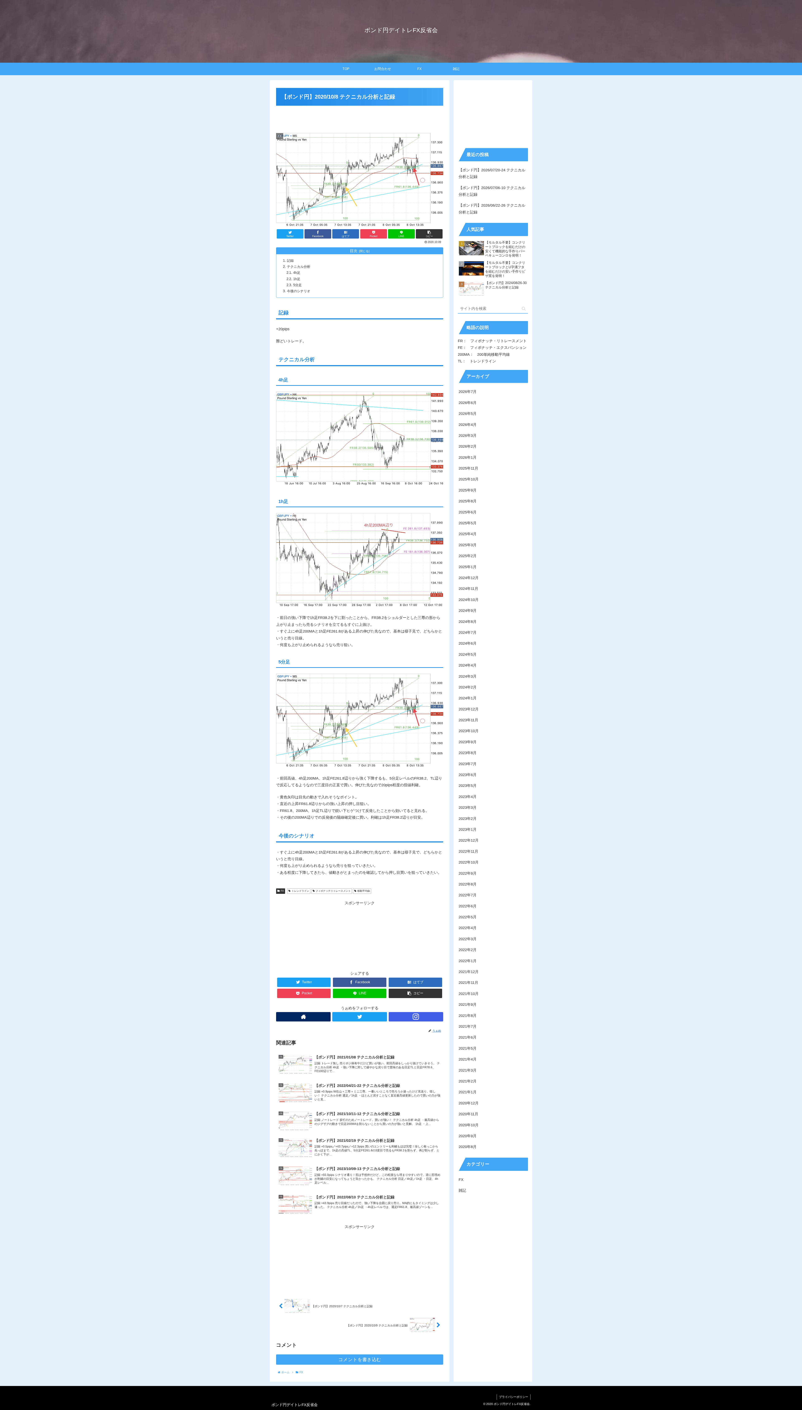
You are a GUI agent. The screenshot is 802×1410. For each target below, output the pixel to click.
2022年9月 (468, 873)
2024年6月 (468, 643)
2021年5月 (468, 1048)
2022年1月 (468, 961)
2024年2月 (468, 687)
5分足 (297, 285)
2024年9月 (468, 610)
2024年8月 (468, 621)
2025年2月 (468, 556)
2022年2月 (468, 950)
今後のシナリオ (298, 291)
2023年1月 (468, 829)
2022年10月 (469, 862)
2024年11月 (468, 589)
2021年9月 (468, 1004)
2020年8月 (468, 1147)
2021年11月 (468, 983)
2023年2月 (468, 818)
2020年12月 (469, 1103)
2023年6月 (468, 775)
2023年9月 (468, 742)
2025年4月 (468, 534)
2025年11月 (468, 468)
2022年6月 (468, 906)
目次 (353, 251)
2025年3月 (468, 545)
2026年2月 (468, 446)
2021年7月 (468, 1026)
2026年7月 (468, 392)
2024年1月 (468, 698)
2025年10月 (469, 479)
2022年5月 (468, 917)
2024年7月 (468, 632)
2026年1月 (468, 457)
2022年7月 (468, 895)
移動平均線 (363, 890)
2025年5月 (468, 523)
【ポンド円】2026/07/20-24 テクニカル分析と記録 (492, 173)
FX (282, 890)
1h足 (296, 279)
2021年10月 (469, 994)
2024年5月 (468, 654)
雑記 (462, 1190)
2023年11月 (468, 720)
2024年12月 (469, 578)
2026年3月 (468, 435)
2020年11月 (468, 1114)
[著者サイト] (303, 1016)
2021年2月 (468, 1081)
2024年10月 (469, 599)
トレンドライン (300, 890)
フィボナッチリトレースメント (333, 890)
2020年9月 (468, 1136)
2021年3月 (468, 1070)
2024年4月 (468, 665)
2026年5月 (468, 414)
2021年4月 (468, 1059)
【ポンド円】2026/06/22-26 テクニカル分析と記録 (492, 208)
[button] (523, 308)
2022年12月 (469, 840)
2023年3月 (468, 807)
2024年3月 (468, 676)
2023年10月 (469, 731)
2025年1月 (468, 567)
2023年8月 (468, 753)
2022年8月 (468, 884)
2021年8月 (468, 1015)
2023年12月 (469, 709)
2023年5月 (468, 786)
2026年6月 (468, 402)
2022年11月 (468, 851)
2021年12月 (469, 972)
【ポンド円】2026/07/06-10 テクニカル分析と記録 (492, 191)
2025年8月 (468, 501)
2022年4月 (468, 928)
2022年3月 (468, 939)
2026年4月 (468, 424)
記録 (290, 260)
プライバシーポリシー (513, 1397)
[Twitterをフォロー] (359, 1016)
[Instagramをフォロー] (416, 1016)
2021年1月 (468, 1092)
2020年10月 (469, 1125)
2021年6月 (468, 1037)
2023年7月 (468, 764)
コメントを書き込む (359, 1359)
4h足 (296, 272)
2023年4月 (468, 797)
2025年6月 (468, 512)
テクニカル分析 (298, 266)
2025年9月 (468, 490)
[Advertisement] (359, 118)
